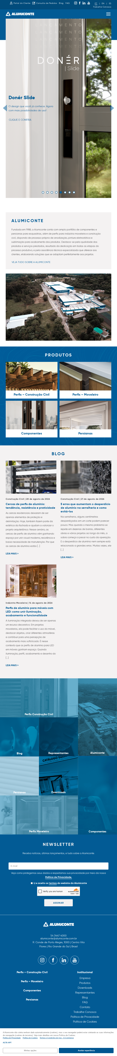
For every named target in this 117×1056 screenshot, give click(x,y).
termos (53, 883)
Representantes (85, 992)
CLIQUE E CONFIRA (20, 119)
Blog (61, 3)
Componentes (32, 990)
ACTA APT (7, 1043)
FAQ (67, 3)
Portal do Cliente (22, 3)
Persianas (32, 999)
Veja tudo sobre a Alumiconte (31, 262)
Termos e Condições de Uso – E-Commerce (57, 1038)
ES (110, 3)
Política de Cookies (85, 1021)
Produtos (84, 983)
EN (103, 3)
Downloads (85, 987)
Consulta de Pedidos (46, 3)
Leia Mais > (12, 553)
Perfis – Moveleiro (32, 981)
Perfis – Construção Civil (32, 972)
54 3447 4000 (58, 935)
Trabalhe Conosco (102, 7)
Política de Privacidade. (58, 877)
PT (96, 3)
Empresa (85, 978)
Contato (85, 1007)
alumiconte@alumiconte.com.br (58, 938)
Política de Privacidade (85, 1016)
